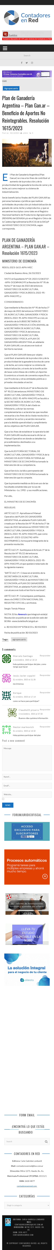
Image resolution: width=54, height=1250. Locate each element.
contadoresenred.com (27, 1186)
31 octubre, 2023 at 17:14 (24, 696)
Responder (45, 655)
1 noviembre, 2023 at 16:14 (25, 660)
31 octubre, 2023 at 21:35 (24, 679)
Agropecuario (11, 88)
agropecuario (19, 639)
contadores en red (28, 1243)
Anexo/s (22, 614)
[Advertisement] (27, 1020)
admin (25, 133)
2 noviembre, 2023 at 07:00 (31, 714)
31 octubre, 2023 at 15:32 (24, 731)
